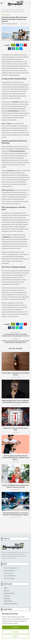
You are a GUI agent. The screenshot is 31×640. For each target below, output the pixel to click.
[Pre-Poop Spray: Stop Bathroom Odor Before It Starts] (15, 361)
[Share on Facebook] (17, 45)
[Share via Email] (20, 48)
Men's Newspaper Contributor (9, 23)
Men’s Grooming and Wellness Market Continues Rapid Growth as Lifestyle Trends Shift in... (15, 457)
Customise (15, 632)
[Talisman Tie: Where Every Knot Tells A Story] (15, 416)
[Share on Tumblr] (9, 48)
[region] (15, 625)
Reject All (15, 636)
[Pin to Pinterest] (25, 45)
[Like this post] (13, 45)
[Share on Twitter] (21, 45)
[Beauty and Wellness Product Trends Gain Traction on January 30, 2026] (15, 473)
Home (3, 9)
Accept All (15, 627)
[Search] (29, 3)
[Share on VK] (13, 48)
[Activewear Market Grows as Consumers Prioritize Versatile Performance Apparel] (15, 501)
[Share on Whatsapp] (17, 48)
